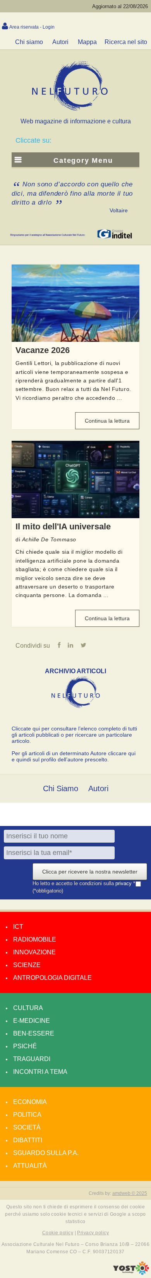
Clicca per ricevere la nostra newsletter (89, 871)
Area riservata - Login (32, 27)
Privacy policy (93, 1232)
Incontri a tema (40, 1071)
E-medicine (31, 1020)
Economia (30, 1102)
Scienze (27, 965)
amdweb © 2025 (129, 1193)
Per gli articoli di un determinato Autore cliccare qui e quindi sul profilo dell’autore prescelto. (74, 756)
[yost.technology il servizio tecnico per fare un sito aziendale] (131, 1273)
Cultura (28, 1008)
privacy (124, 883)
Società (27, 1127)
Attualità (30, 1165)
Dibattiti (27, 1140)
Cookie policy (57, 1232)
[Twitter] (83, 645)
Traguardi (31, 1059)
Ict (18, 926)
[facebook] (59, 645)
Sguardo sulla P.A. (46, 1153)
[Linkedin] (70, 645)
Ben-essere (33, 1033)
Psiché (25, 1046)
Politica (27, 1114)
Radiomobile (34, 939)
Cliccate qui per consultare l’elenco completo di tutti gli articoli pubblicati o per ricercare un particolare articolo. (74, 734)
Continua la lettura (107, 421)
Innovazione (34, 952)
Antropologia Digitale (52, 977)
